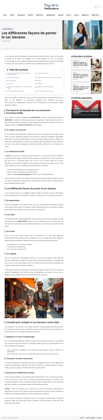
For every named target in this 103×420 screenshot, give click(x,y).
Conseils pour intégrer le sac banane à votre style (20, 87)
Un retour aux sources (42, 73)
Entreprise (76, 61)
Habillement (8, 29)
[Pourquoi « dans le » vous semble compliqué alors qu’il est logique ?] (96, 88)
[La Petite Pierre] (51, 7)
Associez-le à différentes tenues (45, 91)
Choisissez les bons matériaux (16, 91)
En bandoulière (12, 80)
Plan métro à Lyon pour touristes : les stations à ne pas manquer (80, 76)
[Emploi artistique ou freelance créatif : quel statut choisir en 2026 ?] (96, 64)
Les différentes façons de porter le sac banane (48, 77)
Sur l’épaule (39, 83)
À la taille (38, 80)
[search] (95, 6)
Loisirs (75, 73)
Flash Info (76, 108)
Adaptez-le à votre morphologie (44, 86)
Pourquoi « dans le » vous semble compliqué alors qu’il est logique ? (81, 88)
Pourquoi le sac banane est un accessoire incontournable (19, 73)
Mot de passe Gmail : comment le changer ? (86, 112)
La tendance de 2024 (13, 77)
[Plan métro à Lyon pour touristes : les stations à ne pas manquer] (96, 76)
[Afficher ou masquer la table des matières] (44, 70)
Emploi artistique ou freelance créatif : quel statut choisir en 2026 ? (80, 64)
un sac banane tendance (22, 174)
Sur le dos (10, 83)
